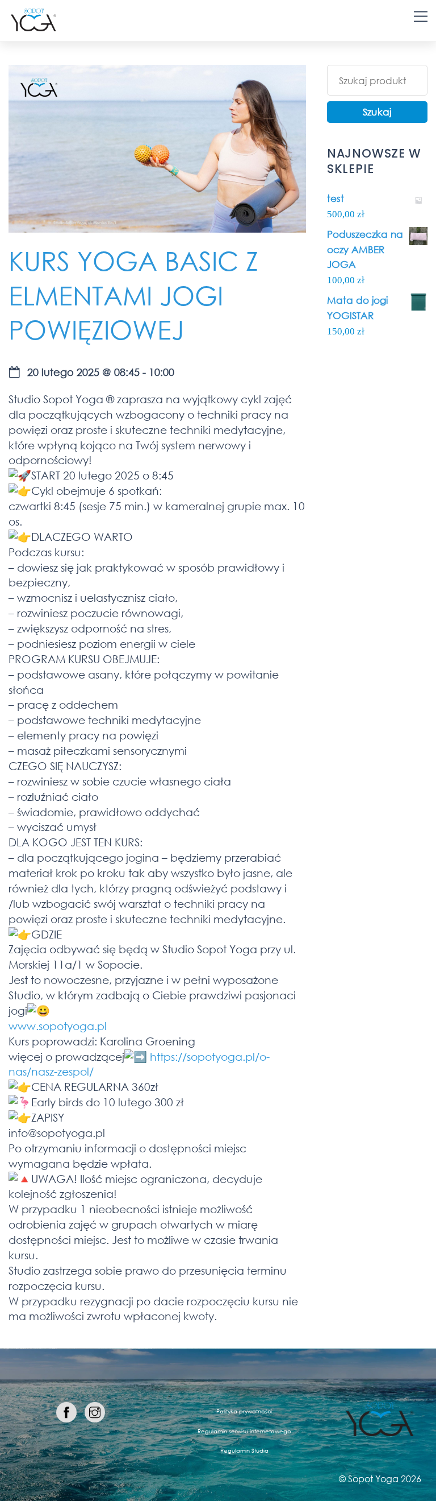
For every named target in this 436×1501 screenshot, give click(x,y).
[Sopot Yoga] (33, 26)
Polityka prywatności (244, 1411)
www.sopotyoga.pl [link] (58, 1025)
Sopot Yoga (373, 1479)
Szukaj (377, 112)
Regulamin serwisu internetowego (244, 1431)
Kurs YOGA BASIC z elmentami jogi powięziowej (133, 294)
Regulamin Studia (244, 1450)
